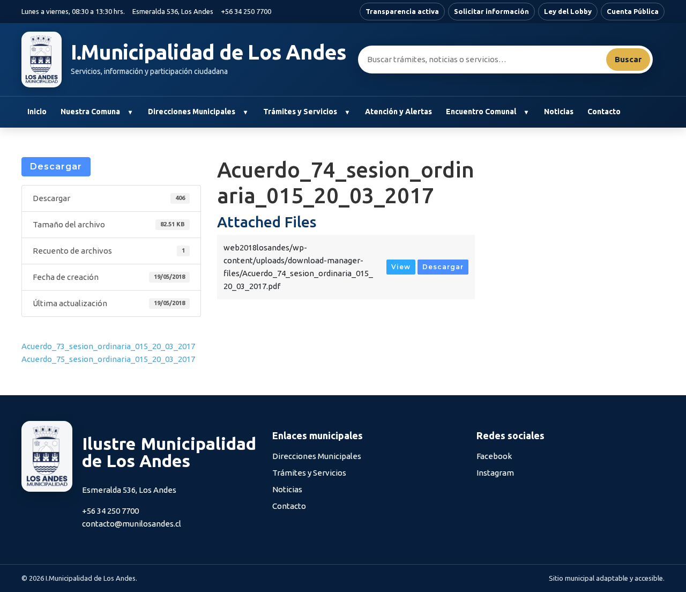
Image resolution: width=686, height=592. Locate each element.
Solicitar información (491, 11)
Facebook (494, 456)
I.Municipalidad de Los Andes (209, 52)
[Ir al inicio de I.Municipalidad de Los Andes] (41, 59)
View (401, 267)
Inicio (37, 111)
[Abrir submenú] (130, 112)
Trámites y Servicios (300, 111)
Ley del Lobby (568, 11)
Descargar (56, 166)
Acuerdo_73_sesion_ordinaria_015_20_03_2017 (108, 346)
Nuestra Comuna (90, 111)
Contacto (604, 111)
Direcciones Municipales (191, 111)
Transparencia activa (402, 11)
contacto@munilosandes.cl (131, 523)
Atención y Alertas (398, 111)
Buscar (628, 59)
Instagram (495, 472)
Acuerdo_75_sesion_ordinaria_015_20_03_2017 (108, 359)
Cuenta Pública (633, 11)
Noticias (558, 111)
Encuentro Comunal (481, 111)
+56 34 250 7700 (246, 11)
